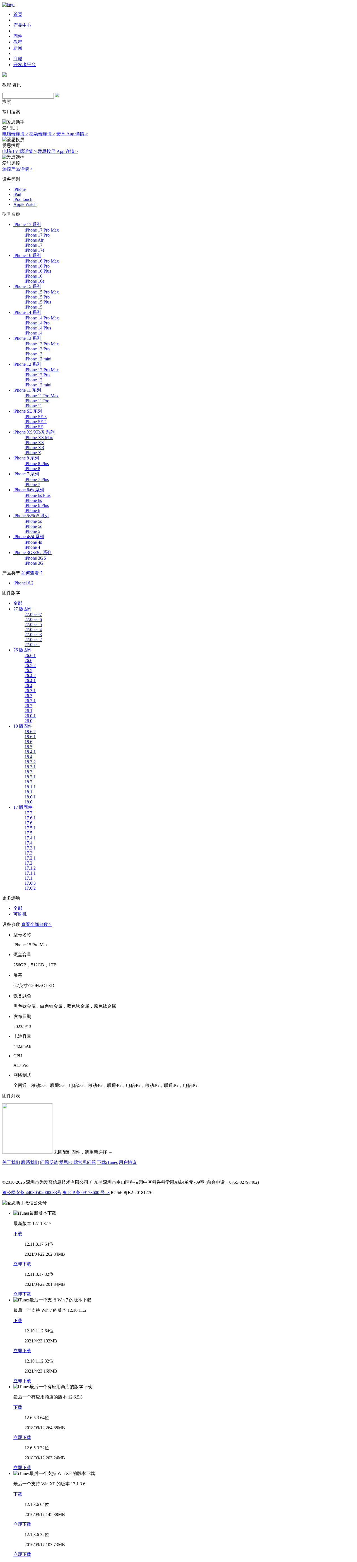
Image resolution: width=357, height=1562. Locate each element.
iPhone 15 (33, 307)
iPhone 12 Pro (37, 374)
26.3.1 (30, 690)
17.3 (28, 853)
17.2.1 (30, 858)
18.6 (28, 741)
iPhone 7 (32, 484)
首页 (17, 14)
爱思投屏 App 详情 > (58, 151)
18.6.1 (30, 736)
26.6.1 (30, 655)
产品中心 (22, 25)
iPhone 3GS (35, 558)
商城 (17, 58)
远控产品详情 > (17, 169)
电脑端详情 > (15, 133)
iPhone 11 (33, 405)
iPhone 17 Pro (37, 235)
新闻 (17, 47)
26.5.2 (30, 665)
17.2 (28, 863)
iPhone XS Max (39, 437)
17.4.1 (30, 838)
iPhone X (33, 452)
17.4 (28, 843)
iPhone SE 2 (36, 421)
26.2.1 (30, 700)
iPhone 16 (33, 276)
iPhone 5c (33, 526)
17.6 (28, 822)
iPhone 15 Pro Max (42, 292)
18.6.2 (30, 731)
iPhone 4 (32, 547)
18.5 (28, 746)
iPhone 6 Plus (37, 505)
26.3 (28, 695)
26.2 (28, 705)
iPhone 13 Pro (37, 348)
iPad (17, 194)
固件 (17, 36)
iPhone (19, 189)
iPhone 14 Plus (38, 328)
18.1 (28, 792)
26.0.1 (30, 715)
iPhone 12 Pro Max (42, 369)
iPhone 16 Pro (37, 266)
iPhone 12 (33, 379)
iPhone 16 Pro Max (42, 261)
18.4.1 (30, 751)
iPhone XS (34, 442)
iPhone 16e (34, 281)
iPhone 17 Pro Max (42, 230)
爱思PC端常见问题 (77, 1162)
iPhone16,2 (23, 583)
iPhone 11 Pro (37, 400)
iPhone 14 (33, 333)
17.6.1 (30, 817)
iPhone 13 (33, 354)
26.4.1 (30, 680)
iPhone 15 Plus (38, 302)
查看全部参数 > (36, 924)
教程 (17, 42)
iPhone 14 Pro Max (42, 318)
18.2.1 (30, 776)
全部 (17, 603)
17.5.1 (30, 827)
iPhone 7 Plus (37, 479)
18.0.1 (30, 797)
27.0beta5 (33, 624)
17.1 (28, 878)
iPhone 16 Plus (38, 271)
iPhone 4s (33, 542)
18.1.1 (30, 786)
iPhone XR (34, 447)
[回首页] (8, 4)
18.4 (28, 756)
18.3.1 (30, 766)
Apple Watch (25, 204)
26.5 (28, 670)
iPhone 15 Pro (37, 297)
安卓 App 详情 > (72, 133)
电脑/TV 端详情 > (19, 151)
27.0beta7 (33, 614)
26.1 (28, 710)
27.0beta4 (33, 629)
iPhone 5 (32, 531)
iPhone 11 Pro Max (42, 395)
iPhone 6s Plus (37, 495)
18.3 (28, 771)
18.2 (28, 781)
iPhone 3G (34, 563)
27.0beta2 (33, 639)
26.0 (28, 720)
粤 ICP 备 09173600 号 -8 (86, 1192)
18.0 (28, 802)
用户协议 (128, 1162)
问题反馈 (49, 1162)
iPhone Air (34, 240)
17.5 (28, 833)
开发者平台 (24, 64)
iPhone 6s (33, 500)
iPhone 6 (32, 510)
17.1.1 (30, 873)
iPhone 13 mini (38, 359)
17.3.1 (30, 848)
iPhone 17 (33, 245)
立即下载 (22, 1264)
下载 (17, 1233)
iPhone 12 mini (38, 384)
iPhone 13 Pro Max (42, 343)
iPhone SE (34, 426)
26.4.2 (30, 675)
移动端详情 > (42, 133)
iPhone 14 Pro (37, 323)
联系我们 (30, 1162)
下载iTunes (107, 1162)
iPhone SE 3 (36, 416)
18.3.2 (30, 761)
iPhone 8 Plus (37, 463)
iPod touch (22, 199)
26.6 (28, 660)
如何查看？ (32, 573)
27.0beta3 (33, 634)
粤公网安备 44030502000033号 (31, 1192)
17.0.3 (30, 883)
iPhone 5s (33, 521)
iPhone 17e (34, 250)
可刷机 (20, 914)
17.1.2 (30, 868)
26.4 (28, 685)
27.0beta (32, 644)
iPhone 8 (32, 468)
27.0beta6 (33, 619)
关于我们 (11, 1162)
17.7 (28, 812)
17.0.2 (30, 888)
